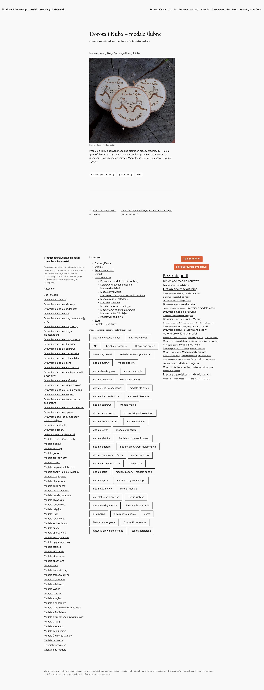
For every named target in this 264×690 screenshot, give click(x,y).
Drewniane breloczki (55, 299)
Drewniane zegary (54, 429)
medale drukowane (138, 396)
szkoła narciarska (141, 530)
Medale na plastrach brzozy (104, 41)
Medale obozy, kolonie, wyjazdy (61, 471)
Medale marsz (52, 462)
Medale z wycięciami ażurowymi (118, 309)
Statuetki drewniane (135, 522)
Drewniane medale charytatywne (62, 339)
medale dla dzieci (139, 388)
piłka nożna (99, 514)
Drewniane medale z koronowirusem (64, 407)
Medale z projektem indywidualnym (134, 41)
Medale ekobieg (53, 448)
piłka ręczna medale (125, 514)
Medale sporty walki (55, 532)
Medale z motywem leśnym (115, 306)
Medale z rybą (52, 621)
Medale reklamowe (54, 504)
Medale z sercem (53, 626)
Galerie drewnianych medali (59, 434)
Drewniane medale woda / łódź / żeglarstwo (178, 323)
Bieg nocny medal (138, 337)
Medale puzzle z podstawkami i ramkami (122, 295)
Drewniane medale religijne (59, 394)
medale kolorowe (102, 404)
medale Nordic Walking (105, 421)
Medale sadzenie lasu (56, 523)
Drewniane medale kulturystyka (61, 358)
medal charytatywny (104, 371)
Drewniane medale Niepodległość (62, 385)
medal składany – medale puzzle (134, 471)
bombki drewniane (116, 346)
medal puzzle (100, 471)
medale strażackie (126, 430)
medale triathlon (102, 438)
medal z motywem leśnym (130, 480)
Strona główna (158, 9)
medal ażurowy (101, 362)
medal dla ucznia (132, 371)
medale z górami (102, 446)
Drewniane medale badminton (60, 309)
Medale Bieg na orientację (107, 388)
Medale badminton (130, 379)
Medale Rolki (51, 514)
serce (147, 514)
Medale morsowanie (104, 413)
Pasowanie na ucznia (137, 505)
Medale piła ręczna (54, 481)
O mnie (172, 9)
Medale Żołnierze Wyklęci (58, 635)
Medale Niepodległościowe (138, 413)
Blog (234, 9)
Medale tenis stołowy (56, 570)
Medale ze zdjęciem (55, 631)
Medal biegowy (126, 362)
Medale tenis (51, 565)
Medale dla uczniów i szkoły (59, 439)
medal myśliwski (140, 455)
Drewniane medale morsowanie (61, 367)
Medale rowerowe (54, 518)
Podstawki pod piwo (111, 316)
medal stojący (100, 480)
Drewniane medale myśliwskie (60, 380)
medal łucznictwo (102, 488)
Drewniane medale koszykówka (61, 353)
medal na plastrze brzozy (102, 174)
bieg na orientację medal (106, 337)
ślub (139, 174)
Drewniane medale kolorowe (59, 348)
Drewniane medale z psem (58, 412)
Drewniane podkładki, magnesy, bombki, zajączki (185, 326)
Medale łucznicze (53, 640)
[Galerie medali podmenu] (229, 9)
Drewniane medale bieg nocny (61, 326)
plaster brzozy (125, 174)
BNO (95, 346)
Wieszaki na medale (55, 649)
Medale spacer (52, 528)
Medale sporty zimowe (56, 537)
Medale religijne (52, 509)
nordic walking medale (105, 505)
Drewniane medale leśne (57, 362)
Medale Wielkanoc (54, 584)
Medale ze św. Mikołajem (114, 313)
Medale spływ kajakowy (57, 542)
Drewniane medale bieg (57, 313)
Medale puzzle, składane (58, 495)
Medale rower (100, 430)
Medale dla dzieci (110, 288)
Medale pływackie (54, 500)
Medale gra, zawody (55, 457)
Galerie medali (220, 9)
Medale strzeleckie (54, 556)
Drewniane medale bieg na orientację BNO (182, 293)
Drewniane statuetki (55, 425)
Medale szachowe (54, 560)
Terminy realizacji (189, 9)
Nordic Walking (136, 497)
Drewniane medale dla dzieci (60, 344)
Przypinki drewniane (55, 645)
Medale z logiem (53, 598)
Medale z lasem (52, 593)
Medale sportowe (110, 302)
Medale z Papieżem (55, 612)
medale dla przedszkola (106, 396)
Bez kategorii (51, 294)
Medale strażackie (54, 551)
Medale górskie (52, 453)
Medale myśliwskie (110, 291)
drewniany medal (102, 354)
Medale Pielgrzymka (55, 476)
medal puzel (135, 463)
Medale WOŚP (52, 589)
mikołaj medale (128, 488)
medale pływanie (136, 421)
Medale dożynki (52, 443)
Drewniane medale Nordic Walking (63, 390)
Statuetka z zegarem (104, 522)
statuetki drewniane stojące (108, 530)
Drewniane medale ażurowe (59, 304)
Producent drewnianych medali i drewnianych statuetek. (33, 9)
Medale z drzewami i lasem (134, 438)
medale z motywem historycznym (137, 446)
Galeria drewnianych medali (135, 354)
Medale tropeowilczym (56, 575)
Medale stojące (52, 546)
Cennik (205, 9)
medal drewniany (102, 379)
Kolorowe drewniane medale (116, 284)
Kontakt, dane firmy (251, 9)
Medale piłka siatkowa (56, 490)
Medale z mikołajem (55, 603)
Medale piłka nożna (54, 486)
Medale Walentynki (54, 579)
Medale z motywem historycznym (62, 607)
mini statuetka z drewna (106, 497)
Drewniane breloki (145, 346)
